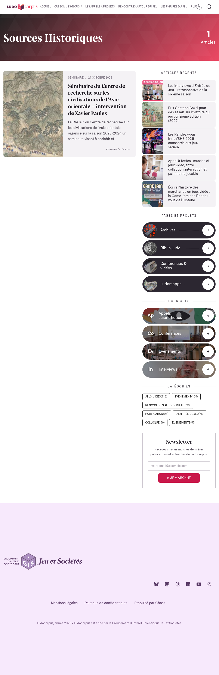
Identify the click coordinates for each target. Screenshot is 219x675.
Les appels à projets (100, 7)
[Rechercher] (209, 7)
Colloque (155, 422)
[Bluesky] (156, 584)
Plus (194, 7)
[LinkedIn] (188, 584)
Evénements (183, 422)
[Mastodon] (167, 584)
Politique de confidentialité (105, 603)
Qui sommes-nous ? (68, 7)
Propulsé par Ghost (149, 603)
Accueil (45, 7)
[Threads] (178, 584)
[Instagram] (209, 584)
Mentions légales (64, 603)
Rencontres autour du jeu (138, 7)
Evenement (186, 396)
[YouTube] (199, 584)
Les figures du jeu (174, 7)
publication (156, 414)
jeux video (156, 396)
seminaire (76, 77)
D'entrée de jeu (190, 414)
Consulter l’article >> (118, 149)
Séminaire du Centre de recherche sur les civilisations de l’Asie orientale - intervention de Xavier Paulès (97, 100)
